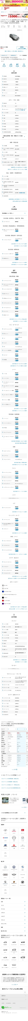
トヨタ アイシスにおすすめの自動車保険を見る (10, 787)
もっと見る (14, 769)
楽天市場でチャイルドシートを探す (19, 262)
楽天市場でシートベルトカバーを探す (19, 264)
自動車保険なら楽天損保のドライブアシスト (18, 199)
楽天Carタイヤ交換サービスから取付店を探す (17, 578)
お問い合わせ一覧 (8, 1012)
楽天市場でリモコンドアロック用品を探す (18, 319)
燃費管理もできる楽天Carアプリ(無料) (19, 167)
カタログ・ (3, 26)
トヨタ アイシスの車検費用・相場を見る (9, 781)
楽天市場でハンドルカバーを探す (20, 321)
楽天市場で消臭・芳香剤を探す (20, 462)
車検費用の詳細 (22, 192)
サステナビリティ (14, 1012)
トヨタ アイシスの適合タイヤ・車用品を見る (10, 784)
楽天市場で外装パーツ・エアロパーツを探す (18, 554)
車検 (14, 26)
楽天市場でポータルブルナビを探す (19, 363)
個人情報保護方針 (8, 1003)
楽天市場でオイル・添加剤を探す (20, 659)
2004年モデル (13, 55)
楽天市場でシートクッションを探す (19, 410)
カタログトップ (4, 55)
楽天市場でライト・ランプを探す (20, 491)
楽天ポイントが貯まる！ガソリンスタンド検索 (17, 169)
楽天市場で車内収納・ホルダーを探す (19, 441)
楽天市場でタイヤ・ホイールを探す (19, 576)
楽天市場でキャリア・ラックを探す (19, 533)
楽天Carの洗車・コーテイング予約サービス (18, 608)
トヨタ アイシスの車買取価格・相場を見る (10, 778)
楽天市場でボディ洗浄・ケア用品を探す (19, 606)
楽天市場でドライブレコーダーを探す (19, 243)
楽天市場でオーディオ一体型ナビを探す (19, 365)
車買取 (8, 26)
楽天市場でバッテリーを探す (21, 661)
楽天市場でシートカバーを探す (20, 408)
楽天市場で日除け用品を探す (21, 443)
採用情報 (14, 1003)
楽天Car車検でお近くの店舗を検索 (20, 201)
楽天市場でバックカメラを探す (20, 245)
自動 (25, 26)
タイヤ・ (19, 26)
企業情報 (3, 1003)
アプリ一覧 (3, 1012)
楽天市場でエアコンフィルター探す (19, 464)
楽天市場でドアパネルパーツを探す (19, 511)
